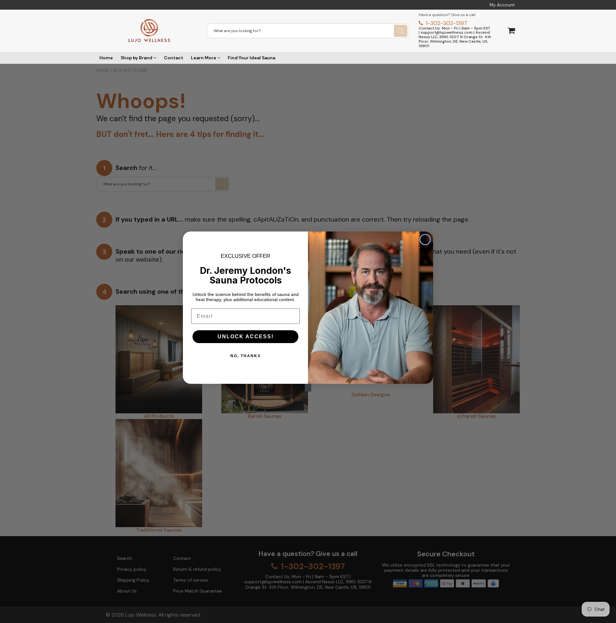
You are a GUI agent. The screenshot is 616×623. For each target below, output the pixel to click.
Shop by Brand (137, 58)
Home (106, 58)
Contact (173, 58)
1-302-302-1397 (445, 23)
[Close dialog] (425, 239)
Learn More (204, 58)
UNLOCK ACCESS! (246, 336)
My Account (502, 5)
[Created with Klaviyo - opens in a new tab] (308, 387)
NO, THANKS (245, 356)
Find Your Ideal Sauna (251, 58)
